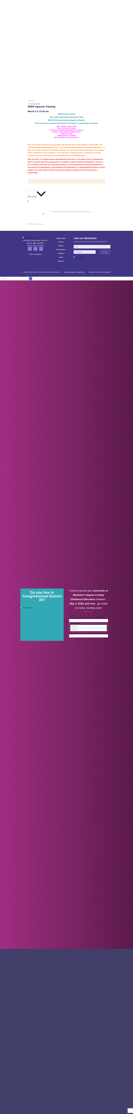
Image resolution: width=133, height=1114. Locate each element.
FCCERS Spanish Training (35, 224)
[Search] (30, 278)
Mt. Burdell (107, 272)
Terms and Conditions (70, 272)
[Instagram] (35, 249)
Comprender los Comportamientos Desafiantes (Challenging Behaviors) (70, 211)
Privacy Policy (81, 272)
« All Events (31, 100)
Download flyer (88, 611)
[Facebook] (30, 249)
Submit (72, 639)
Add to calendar (32, 196)
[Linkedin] (41, 249)
